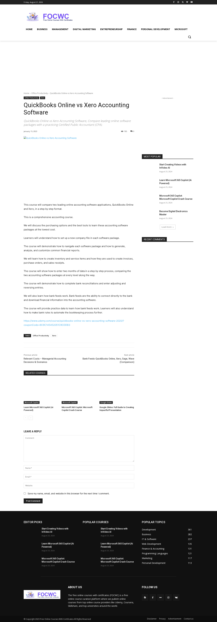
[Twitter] (183, 2)
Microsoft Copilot (32, 402)
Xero (42, 98)
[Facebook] (174, 2)
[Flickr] (160, 597)
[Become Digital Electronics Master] (149, 215)
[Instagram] (178, 2)
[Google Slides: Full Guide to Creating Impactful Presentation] (116, 392)
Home (26, 93)
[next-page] (31, 418)
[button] (189, 37)
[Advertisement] (132, 16)
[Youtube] (191, 2)
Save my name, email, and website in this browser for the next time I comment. (68, 493)
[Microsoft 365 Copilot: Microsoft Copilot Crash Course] (79, 392)
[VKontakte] (176, 597)
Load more (167, 227)
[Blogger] (145, 597)
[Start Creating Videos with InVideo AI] (149, 168)
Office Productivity (39, 93)
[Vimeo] (187, 2)
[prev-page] (26, 418)
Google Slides (106, 402)
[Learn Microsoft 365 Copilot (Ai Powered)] (41, 392)
